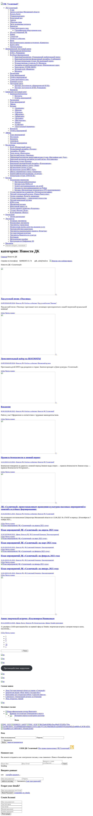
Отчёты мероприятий (18, 77)
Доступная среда (16, 84)
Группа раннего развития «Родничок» (24, 208)
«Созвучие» (19, 124)
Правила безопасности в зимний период (20, 457)
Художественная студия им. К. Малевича (30, 63)
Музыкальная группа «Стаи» (21, 167)
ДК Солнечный (11, 8)
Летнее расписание (17, 217)
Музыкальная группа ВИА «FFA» (23, 169)
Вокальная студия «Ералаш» (21, 161)
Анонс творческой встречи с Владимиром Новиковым (27, 618)
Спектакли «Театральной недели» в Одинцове (23, 697)
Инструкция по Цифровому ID (22, 241)
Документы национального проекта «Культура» (28, 231)
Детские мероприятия (18, 143)
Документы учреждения (19, 225)
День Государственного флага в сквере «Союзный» (25, 690)
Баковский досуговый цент (16, 92)
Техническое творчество (19, 180)
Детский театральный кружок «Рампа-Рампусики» (29, 194)
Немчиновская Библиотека (20, 51)
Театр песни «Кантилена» (20, 153)
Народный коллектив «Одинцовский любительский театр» (37, 57)
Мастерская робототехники (25, 182)
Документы (9, 219)
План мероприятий (17, 75)
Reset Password (7, 793)
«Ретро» (18, 122)
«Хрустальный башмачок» (25, 126)
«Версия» (18, 110)
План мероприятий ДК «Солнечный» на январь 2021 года (30, 568)
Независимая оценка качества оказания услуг (27, 227)
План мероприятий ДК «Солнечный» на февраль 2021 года (30, 556)
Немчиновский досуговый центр (18, 49)
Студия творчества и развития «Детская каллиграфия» (31, 192)
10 (6, 645)
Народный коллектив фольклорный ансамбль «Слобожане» (38, 59)
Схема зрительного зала (19, 28)
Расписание (14, 73)
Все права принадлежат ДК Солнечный (54, 748)
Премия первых (16, 47)
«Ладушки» (19, 118)
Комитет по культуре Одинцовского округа (27, 713)
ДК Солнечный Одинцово (37, 534)
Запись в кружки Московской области (24, 12)
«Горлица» (19, 112)
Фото (12, 41)
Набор (12, 34)
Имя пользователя (8, 738)
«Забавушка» (19, 116)
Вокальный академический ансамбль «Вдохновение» (30, 163)
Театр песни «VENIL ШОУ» (25, 67)
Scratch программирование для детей (29, 186)
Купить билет (15, 14)
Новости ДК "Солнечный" (46, 411)
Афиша (13, 104)
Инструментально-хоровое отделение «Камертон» (29, 43)
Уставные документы (18, 221)
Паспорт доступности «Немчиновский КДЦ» (32, 86)
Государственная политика (20, 233)
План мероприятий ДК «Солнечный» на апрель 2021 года (29, 530)
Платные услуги (16, 81)
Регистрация (6, 814)
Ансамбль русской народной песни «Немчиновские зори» (37, 65)
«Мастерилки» (20, 120)
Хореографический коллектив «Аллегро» (26, 174)
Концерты (14, 139)
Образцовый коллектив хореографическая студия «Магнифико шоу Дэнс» (38, 157)
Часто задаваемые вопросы (20, 24)
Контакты (14, 90)
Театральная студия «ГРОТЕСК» (22, 176)
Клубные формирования (19, 55)
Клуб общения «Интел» (19, 212)
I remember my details (22, 793)
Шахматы (18, 71)
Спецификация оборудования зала (28, 30)
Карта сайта (14, 45)
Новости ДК (20, 303)
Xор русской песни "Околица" (47, 303)
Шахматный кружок (18, 204)
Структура (14, 36)
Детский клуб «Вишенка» (25, 69)
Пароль (39, 738)
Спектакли (14, 141)
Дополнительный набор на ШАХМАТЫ (21, 358)
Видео (23, 623)
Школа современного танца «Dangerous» (26, 172)
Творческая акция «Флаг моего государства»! (22, 693)
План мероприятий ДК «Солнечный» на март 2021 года (28, 543)
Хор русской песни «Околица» (22, 155)
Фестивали (14, 137)
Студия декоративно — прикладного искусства (28, 198)
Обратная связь (16, 22)
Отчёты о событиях (17, 38)
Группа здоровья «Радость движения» (24, 196)
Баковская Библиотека (18, 94)
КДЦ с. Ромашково (17, 53)
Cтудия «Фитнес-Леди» (19, 210)
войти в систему (7, 781)
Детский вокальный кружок (21, 200)
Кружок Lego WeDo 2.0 (24, 184)
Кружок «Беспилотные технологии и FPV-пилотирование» (38, 190)
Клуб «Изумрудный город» (20, 147)
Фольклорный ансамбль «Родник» (23, 149)
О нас (12, 10)
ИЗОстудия (14, 202)
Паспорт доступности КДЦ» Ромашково (30, 88)
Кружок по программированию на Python (31, 188)
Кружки (13, 106)
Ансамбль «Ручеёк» (17, 151)
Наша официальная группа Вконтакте (22, 711)
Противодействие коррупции (21, 229)
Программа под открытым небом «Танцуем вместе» (25, 695)
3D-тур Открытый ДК (18, 32)
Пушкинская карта (17, 16)
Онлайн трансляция (56, 623)
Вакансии (14, 26)
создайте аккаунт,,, (13, 775)
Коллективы (10, 145)
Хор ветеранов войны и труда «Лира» (24, 165)
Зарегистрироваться (15, 742)
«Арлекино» (19, 108)
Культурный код (16, 18)
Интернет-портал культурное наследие (29, 715)
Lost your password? (33, 781)
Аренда (13, 20)
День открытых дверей (14, 699)
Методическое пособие (19, 239)
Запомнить (7, 740)
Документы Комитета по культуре (23, 235)
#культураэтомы (39, 623)
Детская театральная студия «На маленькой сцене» (34, 61)
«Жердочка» (19, 114)
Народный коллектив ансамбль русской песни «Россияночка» (34, 159)
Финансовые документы (19, 223)
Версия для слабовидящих (61, 261)
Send (65, 764)
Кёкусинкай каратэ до (18, 206)
